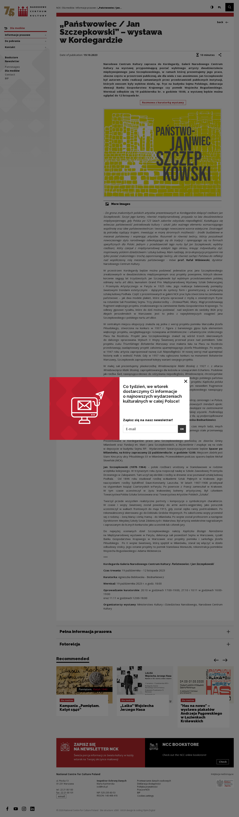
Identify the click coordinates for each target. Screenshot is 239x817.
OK (182, 429)
